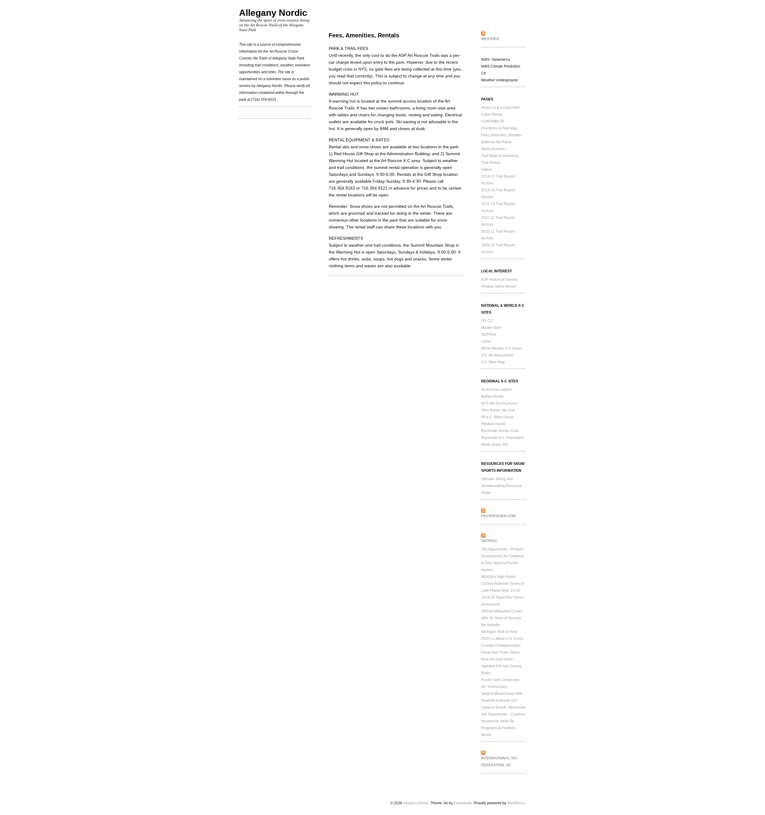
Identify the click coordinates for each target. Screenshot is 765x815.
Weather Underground (499, 80)
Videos (486, 169)
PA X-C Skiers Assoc (497, 417)
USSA (486, 341)
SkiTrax (489, 541)
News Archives (493, 149)
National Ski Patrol (496, 142)
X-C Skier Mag (493, 362)
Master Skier (491, 328)
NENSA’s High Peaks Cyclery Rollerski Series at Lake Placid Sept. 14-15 (502, 584)
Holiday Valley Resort (498, 286)
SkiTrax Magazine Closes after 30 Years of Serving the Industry (502, 618)
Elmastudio (463, 803)
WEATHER (490, 39)
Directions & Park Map (499, 128)
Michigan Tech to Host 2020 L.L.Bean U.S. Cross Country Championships (502, 639)
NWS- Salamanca (495, 59)
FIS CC (487, 321)
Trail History (491, 163)
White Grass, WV (494, 444)
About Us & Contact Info (500, 108)
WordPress (516, 803)
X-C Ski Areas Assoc (497, 355)
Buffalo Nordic (492, 396)
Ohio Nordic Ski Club (498, 410)
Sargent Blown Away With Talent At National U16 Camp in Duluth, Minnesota (503, 700)
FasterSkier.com (498, 516)
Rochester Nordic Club (499, 431)
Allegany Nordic (273, 13)
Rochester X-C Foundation (502, 438)
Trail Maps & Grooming (499, 156)
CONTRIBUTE (492, 121)
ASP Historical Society (499, 279)
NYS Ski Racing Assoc (499, 403)
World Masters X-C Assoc (501, 348)
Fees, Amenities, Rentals (501, 135)
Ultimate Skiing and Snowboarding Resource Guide (501, 486)
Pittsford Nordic (493, 424)
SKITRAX (488, 334)
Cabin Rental (492, 114)
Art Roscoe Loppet (496, 389)
